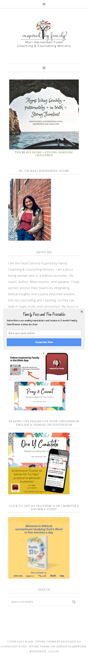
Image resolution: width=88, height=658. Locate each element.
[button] (44, 314)
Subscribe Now (44, 342)
